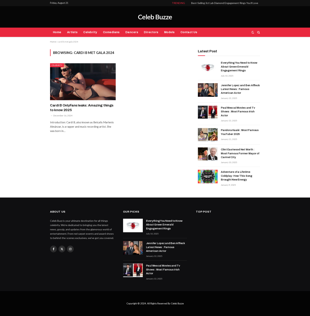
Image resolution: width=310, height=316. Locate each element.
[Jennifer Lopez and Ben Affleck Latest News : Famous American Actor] (208, 90)
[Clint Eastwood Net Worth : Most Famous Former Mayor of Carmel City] (208, 154)
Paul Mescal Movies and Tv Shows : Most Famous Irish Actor (238, 111)
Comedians (111, 32)
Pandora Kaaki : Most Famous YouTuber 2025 (240, 132)
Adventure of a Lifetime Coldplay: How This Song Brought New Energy (236, 175)
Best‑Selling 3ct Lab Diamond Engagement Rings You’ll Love (224, 2)
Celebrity (90, 32)
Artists (72, 32)
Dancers (131, 32)
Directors (151, 32)
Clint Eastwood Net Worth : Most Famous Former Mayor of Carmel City (240, 153)
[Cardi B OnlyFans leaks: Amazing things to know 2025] (83, 81)
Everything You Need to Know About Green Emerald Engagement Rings (239, 66)
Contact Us (188, 32)
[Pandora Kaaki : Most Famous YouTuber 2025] (208, 135)
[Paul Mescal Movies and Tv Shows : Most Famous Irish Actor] (208, 112)
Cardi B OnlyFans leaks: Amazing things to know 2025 (81, 107)
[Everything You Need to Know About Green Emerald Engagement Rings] (208, 67)
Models (169, 32)
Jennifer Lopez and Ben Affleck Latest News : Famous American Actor (240, 89)
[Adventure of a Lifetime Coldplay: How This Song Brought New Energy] (208, 176)
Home (57, 32)
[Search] (258, 32)
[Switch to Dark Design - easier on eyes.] (253, 32)
